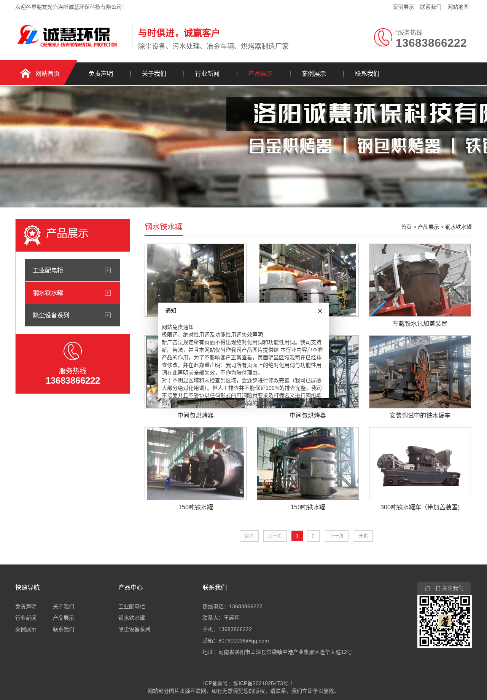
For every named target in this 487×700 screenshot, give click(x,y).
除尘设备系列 (51, 315)
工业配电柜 (48, 270)
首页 (406, 227)
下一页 (337, 536)
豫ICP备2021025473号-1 (263, 683)
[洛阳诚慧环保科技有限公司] (71, 47)
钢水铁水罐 (48, 292)
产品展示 (260, 73)
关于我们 (154, 73)
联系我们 (430, 7)
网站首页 (47, 73)
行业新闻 (207, 73)
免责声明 (101, 73)
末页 (363, 536)
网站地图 (458, 7)
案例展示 (403, 7)
